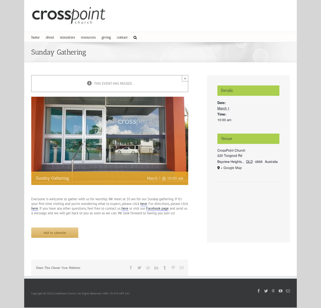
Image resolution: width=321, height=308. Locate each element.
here (143, 203)
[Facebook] (259, 291)
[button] (135, 37)
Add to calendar (54, 233)
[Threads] (273, 291)
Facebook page (157, 208)
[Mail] (288, 291)
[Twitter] (266, 291)
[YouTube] (280, 291)
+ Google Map (231, 167)
